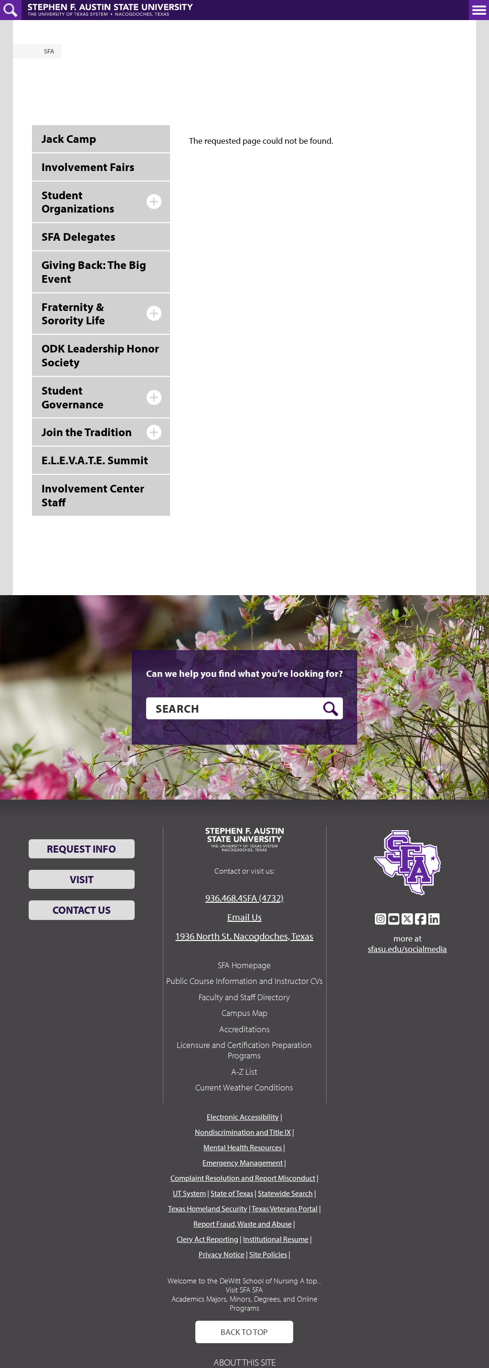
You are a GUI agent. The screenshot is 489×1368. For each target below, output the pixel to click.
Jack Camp (69, 138)
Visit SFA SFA (244, 1289)
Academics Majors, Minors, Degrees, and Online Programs (244, 1303)
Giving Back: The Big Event (94, 271)
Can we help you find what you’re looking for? (244, 673)
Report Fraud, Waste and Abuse (242, 1224)
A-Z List (244, 1071)
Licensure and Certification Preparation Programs (244, 1050)
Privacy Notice (221, 1254)
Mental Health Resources (242, 1147)
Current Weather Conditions (244, 1087)
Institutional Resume (275, 1239)
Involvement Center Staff (93, 495)
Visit (82, 879)
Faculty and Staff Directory (244, 997)
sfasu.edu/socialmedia (407, 949)
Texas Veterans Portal (285, 1208)
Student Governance (73, 397)
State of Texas (232, 1193)
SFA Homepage (244, 965)
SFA (49, 51)
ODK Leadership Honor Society (100, 355)
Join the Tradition (87, 432)
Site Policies (268, 1254)
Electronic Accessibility (243, 1117)
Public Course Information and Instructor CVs (244, 980)
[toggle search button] (10, 10)
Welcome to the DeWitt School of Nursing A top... (244, 1280)
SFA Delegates (78, 236)
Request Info (81, 848)
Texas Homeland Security (207, 1208)
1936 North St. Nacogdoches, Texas (244, 936)
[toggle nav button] (479, 10)
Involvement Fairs (88, 167)
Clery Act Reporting (207, 1239)
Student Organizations (78, 202)
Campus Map (244, 1012)
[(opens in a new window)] (380, 919)
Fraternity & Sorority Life (73, 313)
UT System (189, 1193)
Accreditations (244, 1029)
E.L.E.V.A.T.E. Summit (95, 460)
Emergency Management (242, 1162)
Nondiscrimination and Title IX (243, 1132)
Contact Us (82, 910)
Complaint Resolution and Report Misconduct (242, 1178)
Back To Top (244, 1331)
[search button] (330, 708)
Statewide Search (285, 1193)
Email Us (244, 917)
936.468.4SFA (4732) (244, 898)
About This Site (244, 1362)
